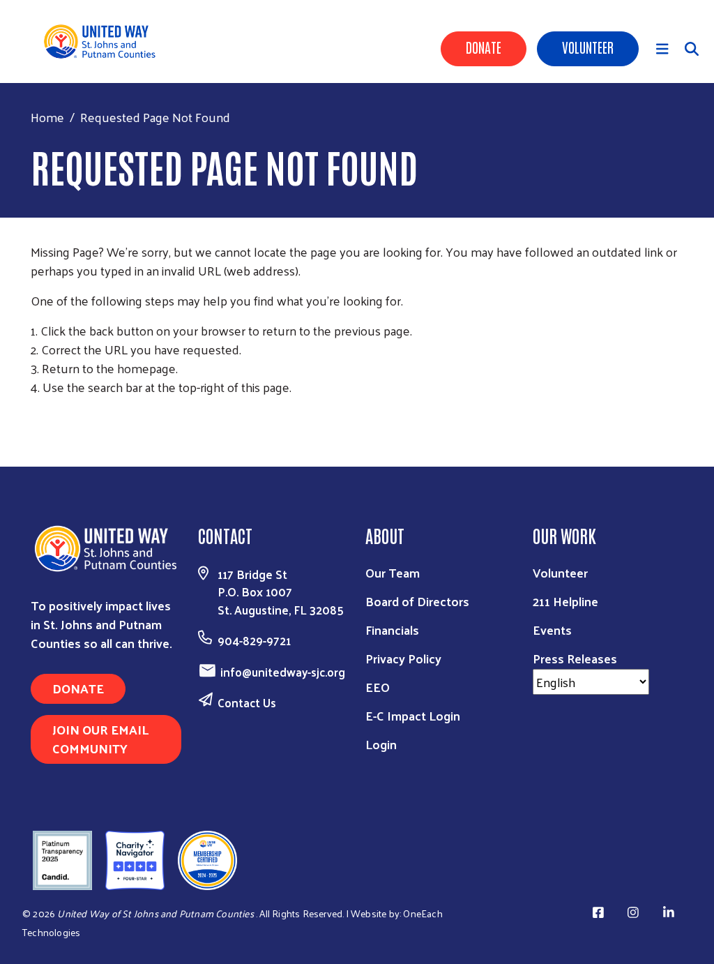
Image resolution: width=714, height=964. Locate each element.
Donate (483, 47)
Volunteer (588, 47)
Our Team (392, 572)
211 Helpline (565, 601)
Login (381, 744)
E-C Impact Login (412, 715)
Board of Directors (417, 601)
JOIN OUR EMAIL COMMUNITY (100, 739)
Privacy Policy (403, 658)
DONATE (78, 688)
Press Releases (575, 658)
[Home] (104, 41)
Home (47, 116)
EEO (377, 687)
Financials (392, 629)
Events (552, 629)
